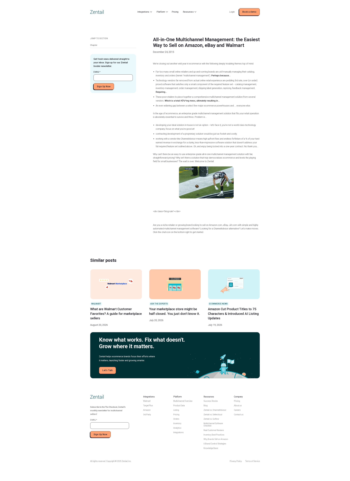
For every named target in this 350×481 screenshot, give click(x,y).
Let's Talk (107, 370)
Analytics (177, 428)
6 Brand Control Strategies (215, 444)
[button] (144, 12)
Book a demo (249, 12)
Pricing (175, 12)
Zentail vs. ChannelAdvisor (215, 410)
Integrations (178, 432)
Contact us (238, 414)
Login (232, 12)
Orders (176, 419)
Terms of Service (252, 461)
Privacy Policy (236, 461)
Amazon (147, 410)
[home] (97, 12)
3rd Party (147, 414)
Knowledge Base (211, 448)
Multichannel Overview (182, 401)
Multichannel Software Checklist (213, 424)
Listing (176, 410)
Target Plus (148, 405)
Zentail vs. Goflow (211, 419)
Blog (206, 405)
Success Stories (211, 401)
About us (238, 405)
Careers (237, 410)
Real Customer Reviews (214, 430)
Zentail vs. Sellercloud (213, 414)
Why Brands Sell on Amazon (216, 439)
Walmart (147, 401)
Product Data (179, 405)
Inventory (177, 423)
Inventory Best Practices (214, 435)
